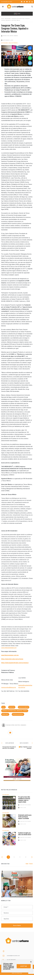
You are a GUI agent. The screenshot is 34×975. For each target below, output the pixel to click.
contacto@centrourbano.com (13, 955)
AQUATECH (12, 707)
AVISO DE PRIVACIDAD (17, 973)
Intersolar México (18, 714)
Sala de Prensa (13, 42)
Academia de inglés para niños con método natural (24, 833)
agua (3, 707)
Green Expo (5, 714)
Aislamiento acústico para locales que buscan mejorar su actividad (24, 816)
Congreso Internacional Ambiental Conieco (14, 710)
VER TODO (29, 863)
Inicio (2, 18)
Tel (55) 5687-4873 (11, 959)
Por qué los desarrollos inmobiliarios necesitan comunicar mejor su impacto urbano (24, 799)
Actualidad (8, 18)
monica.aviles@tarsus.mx (8, 687)
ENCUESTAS (5, 863)
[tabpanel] (17, 821)
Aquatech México (23, 707)
